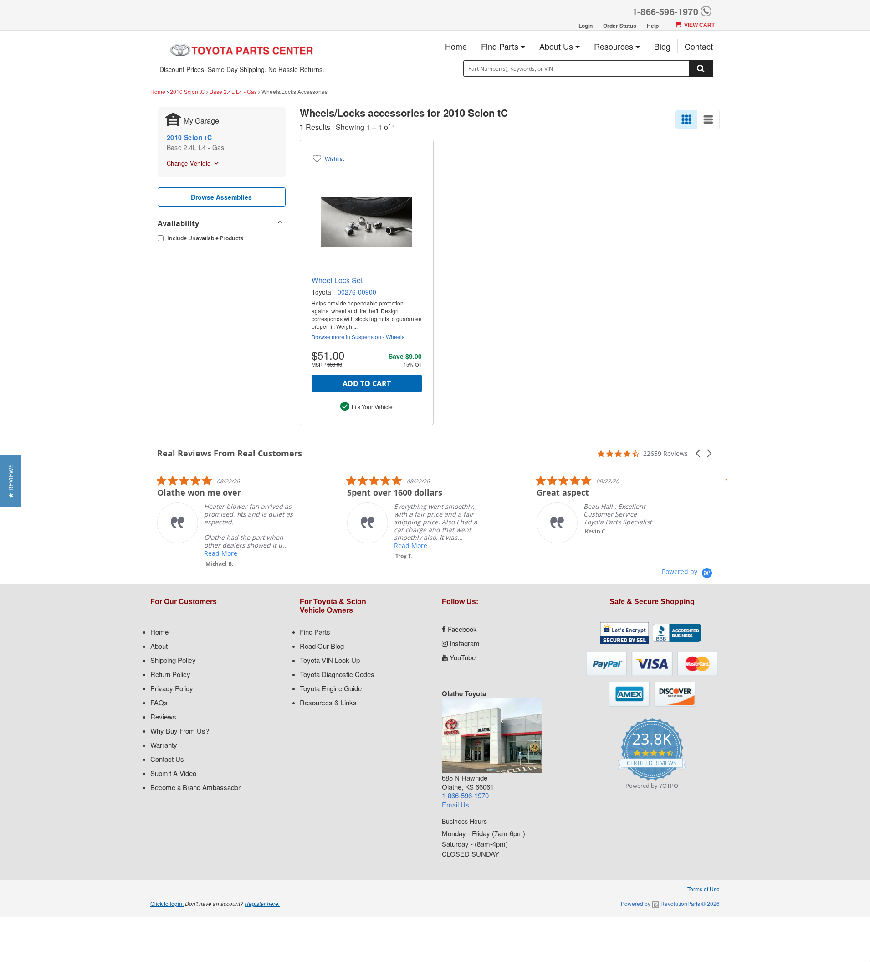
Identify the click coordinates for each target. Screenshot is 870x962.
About (159, 646)
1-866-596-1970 (665, 11)
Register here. (262, 903)
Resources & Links (328, 702)
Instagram (464, 643)
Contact (699, 46)
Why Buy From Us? (179, 730)
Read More (220, 553)
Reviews (163, 716)
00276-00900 (357, 291)
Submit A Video (173, 773)
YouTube (462, 657)
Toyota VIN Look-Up (330, 660)
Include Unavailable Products (205, 238)
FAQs (159, 702)
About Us (557, 46)
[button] (699, 453)
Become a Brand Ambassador (195, 787)
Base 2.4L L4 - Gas (233, 91)
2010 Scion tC (187, 91)
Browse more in (358, 337)
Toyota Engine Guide (331, 688)
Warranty (163, 745)
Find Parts (501, 46)
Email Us (455, 804)
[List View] (708, 119)
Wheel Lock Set (337, 280)
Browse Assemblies (221, 197)
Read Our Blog (322, 646)
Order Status (619, 25)
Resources (614, 46)
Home (456, 46)
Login (585, 25)
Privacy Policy (171, 688)
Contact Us (167, 759)
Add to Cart (367, 383)
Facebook (461, 629)
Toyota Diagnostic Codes (337, 674)
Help (653, 25)
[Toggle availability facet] (280, 223)
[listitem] (225, 521)
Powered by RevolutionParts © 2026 (670, 903)
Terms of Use (703, 889)
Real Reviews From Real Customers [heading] (229, 453)
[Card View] (686, 119)
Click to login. (167, 903)
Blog (662, 46)
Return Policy (170, 674)
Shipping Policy (173, 660)
